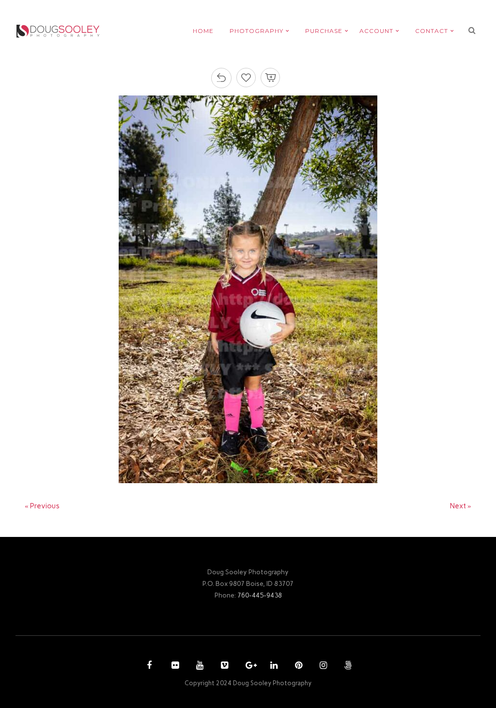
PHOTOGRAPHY (256, 30)
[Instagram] (322, 666)
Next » (460, 506)
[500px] (347, 666)
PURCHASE (323, 30)
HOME (203, 30)
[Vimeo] (223, 666)
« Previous (42, 506)
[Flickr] (174, 666)
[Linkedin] (273, 666)
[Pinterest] (297, 666)
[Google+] (248, 666)
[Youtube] (198, 666)
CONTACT (431, 30)
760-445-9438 (259, 595)
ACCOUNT (376, 30)
